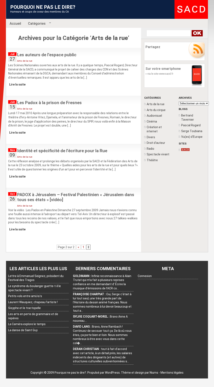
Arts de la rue (155, 104)
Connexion (145, 276)
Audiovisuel (154, 115)
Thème (126, 372)
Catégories (35, 23)
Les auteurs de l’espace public (46, 54)
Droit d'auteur (156, 142)
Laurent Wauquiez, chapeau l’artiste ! (33, 302)
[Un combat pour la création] (185, 150)
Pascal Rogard (191, 125)
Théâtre (152, 160)
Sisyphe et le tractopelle (24, 308)
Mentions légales (171, 372)
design (139, 372)
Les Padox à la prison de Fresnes (49, 102)
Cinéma (152, 121)
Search (197, 33)
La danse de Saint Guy (23, 330)
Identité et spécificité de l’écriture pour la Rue (62, 150)
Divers (151, 137)
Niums (154, 372)
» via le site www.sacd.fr (159, 73)
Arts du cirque (156, 110)
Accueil (15, 23)
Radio (150, 148)
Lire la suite (17, 84)
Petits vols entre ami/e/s (25, 296)
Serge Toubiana (191, 131)
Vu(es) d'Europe (192, 136)
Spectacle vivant (158, 154)
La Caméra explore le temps (27, 324)
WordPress (112, 372)
